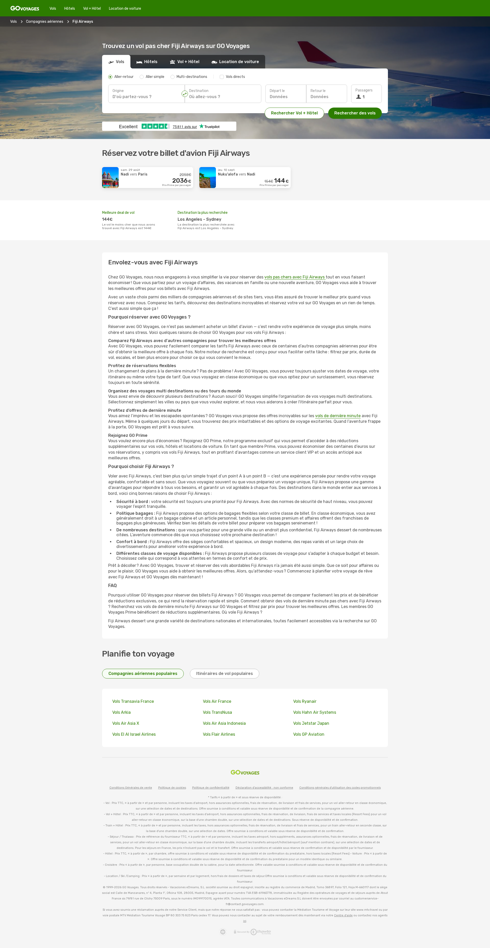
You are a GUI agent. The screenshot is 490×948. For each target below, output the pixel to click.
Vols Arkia (121, 712)
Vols (53, 8)
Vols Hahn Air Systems (314, 712)
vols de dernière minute (338, 415)
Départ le (277, 91)
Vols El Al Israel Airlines (134, 734)
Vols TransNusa (217, 712)
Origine (118, 91)
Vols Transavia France (133, 701)
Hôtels (69, 8)
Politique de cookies (172, 787)
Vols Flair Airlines (219, 734)
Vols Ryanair (304, 701)
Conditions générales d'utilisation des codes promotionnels (340, 787)
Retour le (318, 91)
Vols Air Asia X (125, 723)
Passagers (364, 90)
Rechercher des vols (355, 113)
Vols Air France (217, 701)
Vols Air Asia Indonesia (224, 723)
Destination (199, 91)
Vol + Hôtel (92, 8)
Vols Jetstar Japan (311, 723)
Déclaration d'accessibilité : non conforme (264, 787)
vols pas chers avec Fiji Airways (295, 277)
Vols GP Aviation (308, 734)
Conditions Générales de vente (130, 787)
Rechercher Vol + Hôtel (294, 113)
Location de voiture (125, 8)
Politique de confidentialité (210, 787)
